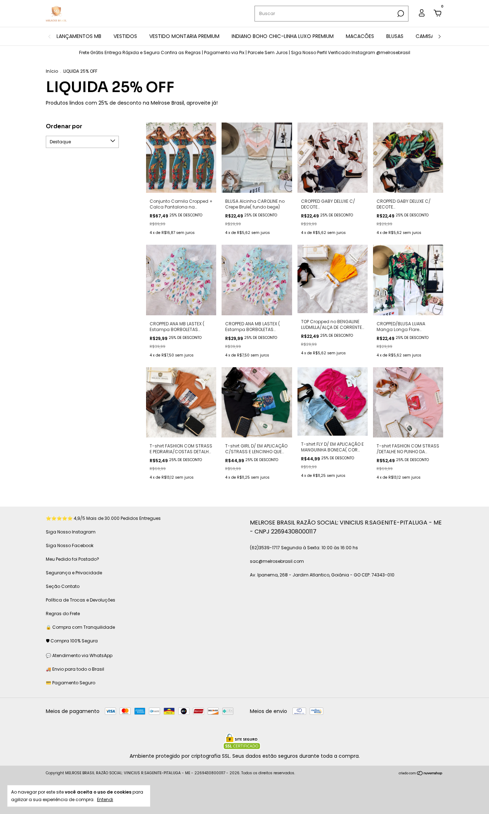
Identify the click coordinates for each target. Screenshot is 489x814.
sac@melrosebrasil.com (277, 561)
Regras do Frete (63, 613)
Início (52, 71)
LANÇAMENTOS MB (79, 36)
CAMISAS (426, 36)
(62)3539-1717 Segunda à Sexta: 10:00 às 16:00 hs (304, 548)
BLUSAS (394, 36)
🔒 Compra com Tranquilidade (80, 627)
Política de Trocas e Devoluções (80, 600)
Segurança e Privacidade (74, 573)
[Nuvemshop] (420, 773)
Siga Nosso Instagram (71, 532)
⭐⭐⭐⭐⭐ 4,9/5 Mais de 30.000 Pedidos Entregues (103, 518)
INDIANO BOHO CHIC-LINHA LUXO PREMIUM (283, 36)
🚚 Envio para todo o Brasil (75, 669)
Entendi (105, 799)
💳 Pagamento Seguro (70, 683)
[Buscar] (400, 13)
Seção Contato (62, 586)
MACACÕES (360, 36)
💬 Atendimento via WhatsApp (79, 655)
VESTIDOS (125, 36)
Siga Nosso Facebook (69, 545)
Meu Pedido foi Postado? (72, 559)
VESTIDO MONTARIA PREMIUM (184, 36)
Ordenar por (64, 126)
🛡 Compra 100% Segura (72, 641)
